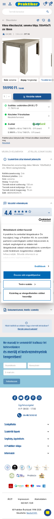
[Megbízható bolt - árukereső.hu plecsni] (12, 475)
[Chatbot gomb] (47, 512)
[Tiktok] (27, 397)
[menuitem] (4, 4)
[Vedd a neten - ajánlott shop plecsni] (20, 475)
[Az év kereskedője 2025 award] (41, 475)
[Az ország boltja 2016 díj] (37, 467)
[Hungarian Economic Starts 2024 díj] (7, 467)
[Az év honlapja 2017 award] (45, 467)
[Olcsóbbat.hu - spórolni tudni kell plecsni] (32, 475)
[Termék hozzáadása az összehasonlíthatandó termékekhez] (38, 20)
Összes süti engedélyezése (27, 275)
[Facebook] (14, 397)
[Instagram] (39, 397)
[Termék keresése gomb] (47, 11)
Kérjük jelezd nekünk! (27, 329)
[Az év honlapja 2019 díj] (29, 467)
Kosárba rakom (33, 96)
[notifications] (49, 20)
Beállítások (40, 266)
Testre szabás (25, 284)
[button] (36, 107)
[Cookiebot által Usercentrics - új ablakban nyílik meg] (39, 220)
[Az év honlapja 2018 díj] (22, 467)
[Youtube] (20, 397)
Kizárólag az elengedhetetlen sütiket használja (27, 295)
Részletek (6, 143)
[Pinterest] (33, 397)
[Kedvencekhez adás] (43, 20)
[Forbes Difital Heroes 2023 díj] (15, 467)
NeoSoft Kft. (32, 513)
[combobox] (27, 12)
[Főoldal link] (27, 4)
